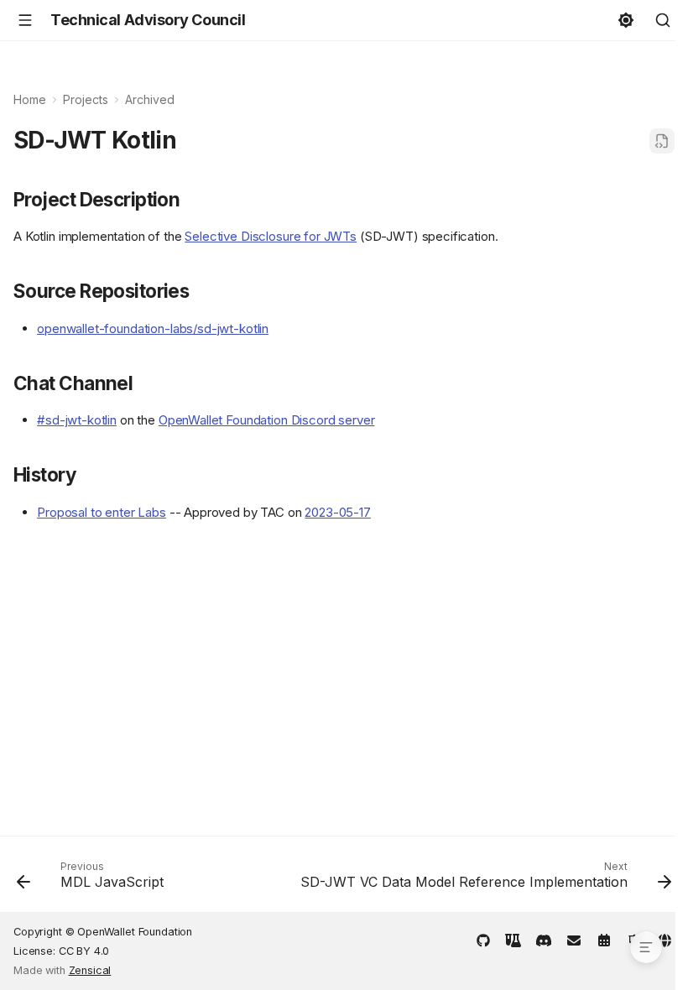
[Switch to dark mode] (626, 20)
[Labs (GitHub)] (513, 938)
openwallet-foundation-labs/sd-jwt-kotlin (152, 328)
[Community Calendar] (604, 938)
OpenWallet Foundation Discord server (267, 420)
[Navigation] (25, 20)
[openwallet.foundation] (664, 938)
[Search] (663, 20)
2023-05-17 (338, 512)
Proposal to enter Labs (101, 512)
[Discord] (543, 938)
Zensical (90, 970)
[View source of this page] (662, 141)
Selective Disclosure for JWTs (271, 236)
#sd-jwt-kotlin (77, 420)
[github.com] (483, 938)
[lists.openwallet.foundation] (573, 938)
